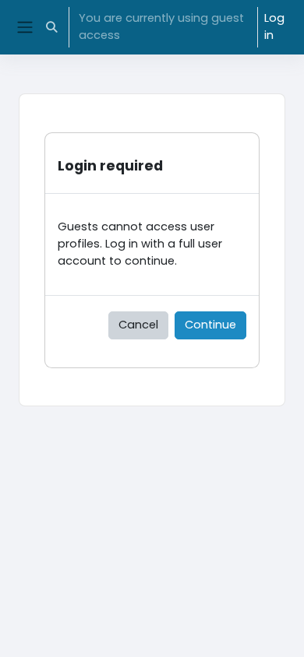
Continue (210, 324)
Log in (274, 26)
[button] (51, 27)
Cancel (138, 324)
